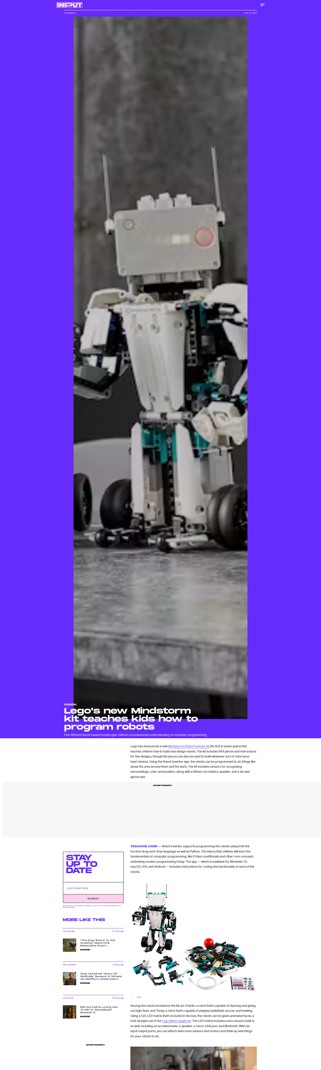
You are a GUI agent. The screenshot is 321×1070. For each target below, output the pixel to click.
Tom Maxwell (70, 13)
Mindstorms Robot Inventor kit (188, 746)
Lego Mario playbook (176, 1021)
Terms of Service (111, 906)
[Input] (69, 5)
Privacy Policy (69, 907)
